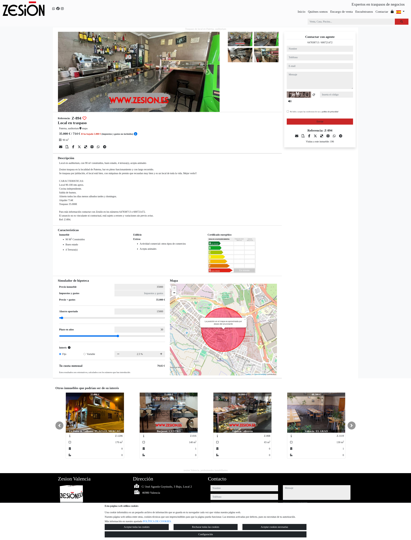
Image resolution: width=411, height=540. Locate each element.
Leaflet (248, 374)
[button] (59, 425)
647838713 (313, 42)
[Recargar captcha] (313, 95)
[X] (80, 147)
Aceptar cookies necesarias (274, 527)
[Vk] (92, 147)
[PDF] (68, 147)
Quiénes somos (318, 11)
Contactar (382, 11)
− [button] (174, 293)
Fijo (64, 354)
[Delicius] (86, 147)
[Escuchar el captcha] (290, 101)
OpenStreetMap (260, 374)
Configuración (205, 534)
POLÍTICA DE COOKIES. (157, 521)
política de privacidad (330, 112)
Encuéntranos (364, 11)
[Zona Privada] (392, 11)
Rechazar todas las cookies (205, 527)
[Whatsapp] (53, 8)
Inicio (301, 11)
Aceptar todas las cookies (136, 527)
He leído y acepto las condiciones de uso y (314, 112)
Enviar (320, 121)
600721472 (326, 42)
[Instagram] (62, 8)
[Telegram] (104, 147)
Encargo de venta (341, 11)
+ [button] (174, 288)
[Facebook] (58, 8)
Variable (91, 354)
